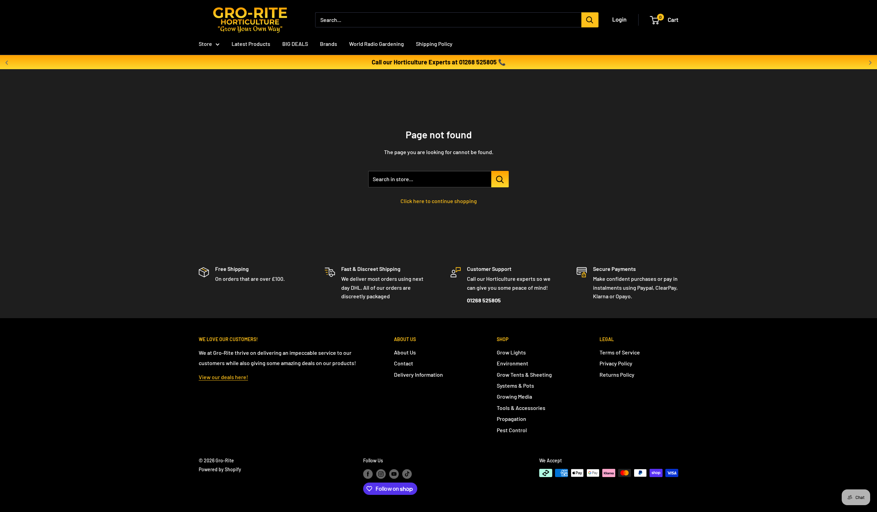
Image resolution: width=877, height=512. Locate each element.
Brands (328, 43)
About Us (405, 352)
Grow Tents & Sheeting (524, 374)
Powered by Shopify (220, 469)
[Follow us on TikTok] (407, 473)
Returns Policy (617, 374)
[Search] (589, 19)
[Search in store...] (500, 179)
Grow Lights (511, 352)
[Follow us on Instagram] (381, 473)
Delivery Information (418, 374)
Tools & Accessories (521, 407)
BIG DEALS (295, 43)
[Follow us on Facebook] (368, 473)
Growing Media (514, 396)
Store (205, 43)
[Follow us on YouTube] (394, 473)
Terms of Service (620, 352)
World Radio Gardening (376, 43)
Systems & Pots (515, 385)
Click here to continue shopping (438, 201)
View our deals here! (223, 377)
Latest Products (251, 43)
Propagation (511, 418)
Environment (512, 363)
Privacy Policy (616, 363)
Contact (403, 363)
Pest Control (512, 430)
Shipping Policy (434, 43)
